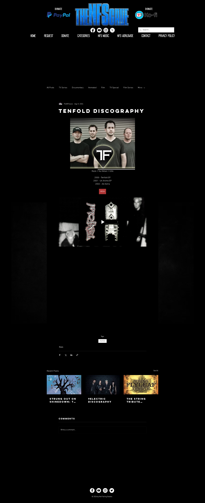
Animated (92, 88)
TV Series (63, 88)
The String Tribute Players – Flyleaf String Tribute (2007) (140, 400)
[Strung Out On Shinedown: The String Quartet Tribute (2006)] (64, 384)
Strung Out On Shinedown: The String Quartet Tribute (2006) (64, 400)
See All (155, 371)
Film (103, 88)
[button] (83, 36)
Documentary (78, 88)
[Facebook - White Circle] (92, 490)
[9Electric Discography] (102, 384)
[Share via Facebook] (60, 355)
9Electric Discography (100, 400)
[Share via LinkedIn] (71, 355)
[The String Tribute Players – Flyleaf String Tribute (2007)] (141, 384)
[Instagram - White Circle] (105, 490)
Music (61, 347)
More (140, 88)
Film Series (128, 88)
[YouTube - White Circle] (98, 490)
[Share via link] (77, 355)
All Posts (50, 88)
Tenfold (102, 341)
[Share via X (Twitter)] (65, 355)
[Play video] (102, 222)
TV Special (114, 88)
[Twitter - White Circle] (111, 490)
